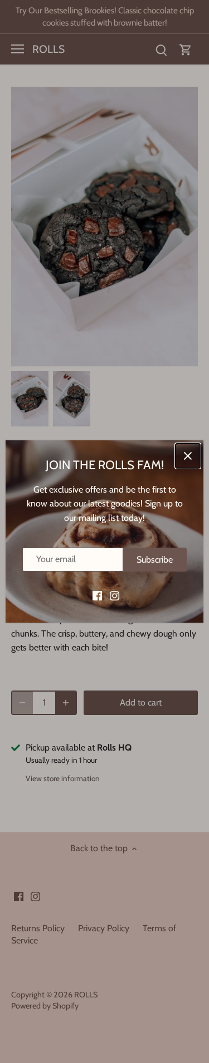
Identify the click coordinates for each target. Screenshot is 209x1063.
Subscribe (155, 559)
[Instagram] (114, 595)
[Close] (188, 456)
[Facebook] (97, 595)
